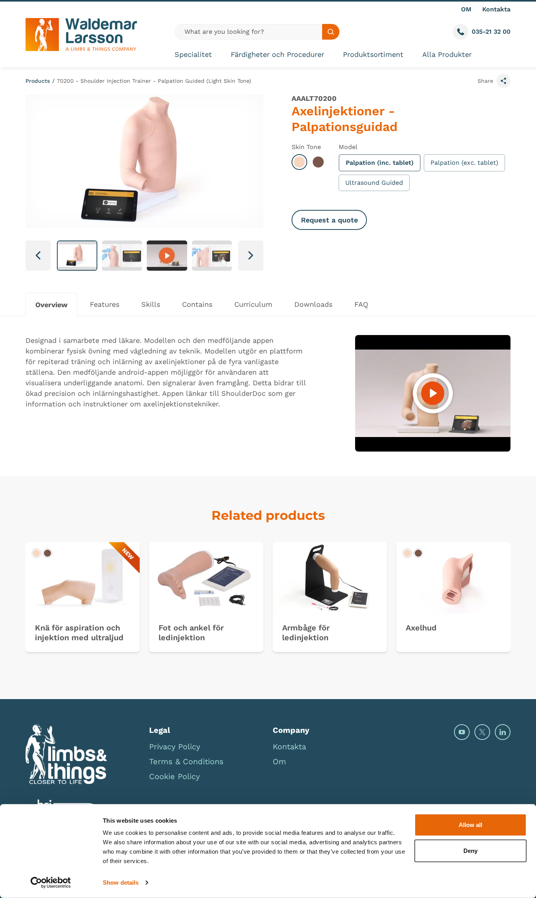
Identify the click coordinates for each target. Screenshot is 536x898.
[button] (77, 255)
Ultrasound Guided (374, 182)
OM (466, 9)
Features (104, 304)
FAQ (361, 304)
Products (38, 81)
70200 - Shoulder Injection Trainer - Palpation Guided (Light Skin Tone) (154, 81)
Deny (470, 850)
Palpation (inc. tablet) (380, 162)
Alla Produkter (447, 54)
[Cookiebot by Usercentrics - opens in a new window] (50, 883)
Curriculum (253, 304)
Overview (51, 305)
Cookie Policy (174, 776)
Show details (121, 882)
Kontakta (496, 9)
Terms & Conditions (186, 761)
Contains (197, 304)
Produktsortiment (373, 54)
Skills (150, 304)
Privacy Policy (174, 746)
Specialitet (193, 54)
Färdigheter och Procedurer (277, 54)
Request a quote (329, 220)
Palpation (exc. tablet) (464, 162)
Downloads (313, 304)
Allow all (470, 824)
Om (279, 761)
